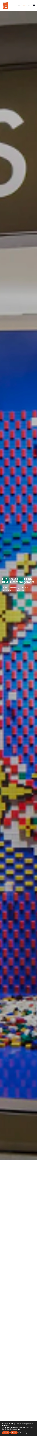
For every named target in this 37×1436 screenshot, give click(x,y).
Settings (22, 1433)
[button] (34, 5)
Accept (6, 1433)
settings (16, 1429)
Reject (14, 1433)
